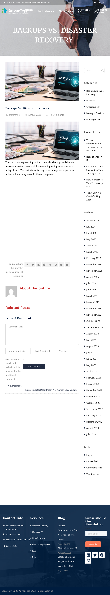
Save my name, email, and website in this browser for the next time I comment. (13, 368)
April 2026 (91, 245)
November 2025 (94, 270)
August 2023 (92, 346)
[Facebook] (95, 2)
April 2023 (91, 371)
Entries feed (92, 461)
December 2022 (94, 390)
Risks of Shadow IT (68, 548)
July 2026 (91, 226)
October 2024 (93, 321)
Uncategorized (93, 119)
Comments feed (94, 467)
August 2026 (92, 220)
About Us (28, 11)
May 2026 (91, 239)
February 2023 (93, 377)
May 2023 (91, 365)
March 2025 (92, 295)
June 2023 (91, 358)
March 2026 (92, 251)
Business (90, 100)
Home (14, 11)
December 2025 (94, 264)
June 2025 (91, 289)
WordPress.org (93, 473)
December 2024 (94, 308)
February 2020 (93, 415)
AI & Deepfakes (15, 385)
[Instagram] (107, 2)
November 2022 (94, 396)
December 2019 (94, 421)
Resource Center (101, 11)
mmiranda (14, 114)
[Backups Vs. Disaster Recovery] (42, 81)
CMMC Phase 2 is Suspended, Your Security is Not (94, 170)
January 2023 (93, 384)
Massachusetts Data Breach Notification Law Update (51, 389)
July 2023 (91, 352)
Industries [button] (45, 11)
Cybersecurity (93, 106)
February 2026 (93, 258)
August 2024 (92, 333)
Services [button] (65, 11)
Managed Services (95, 113)
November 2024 (94, 314)
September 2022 (94, 409)
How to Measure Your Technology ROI (94, 183)
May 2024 (91, 339)
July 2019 (91, 434)
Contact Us (84, 11)
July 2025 (91, 283)
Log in (89, 455)
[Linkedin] (103, 2)
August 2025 (92, 277)
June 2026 (91, 233)
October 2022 (93, 402)
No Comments (57, 114)
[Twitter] (99, 2)
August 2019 (92, 428)
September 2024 (94, 327)
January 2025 (93, 302)
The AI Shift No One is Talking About (93, 196)
